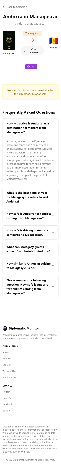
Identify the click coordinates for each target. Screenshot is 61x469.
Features (7, 358)
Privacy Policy (9, 377)
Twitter (6, 391)
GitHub (6, 410)
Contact (6, 364)
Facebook (7, 404)
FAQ (33, 66)
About (6, 352)
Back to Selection (17, 7)
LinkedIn (7, 398)
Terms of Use (9, 371)
